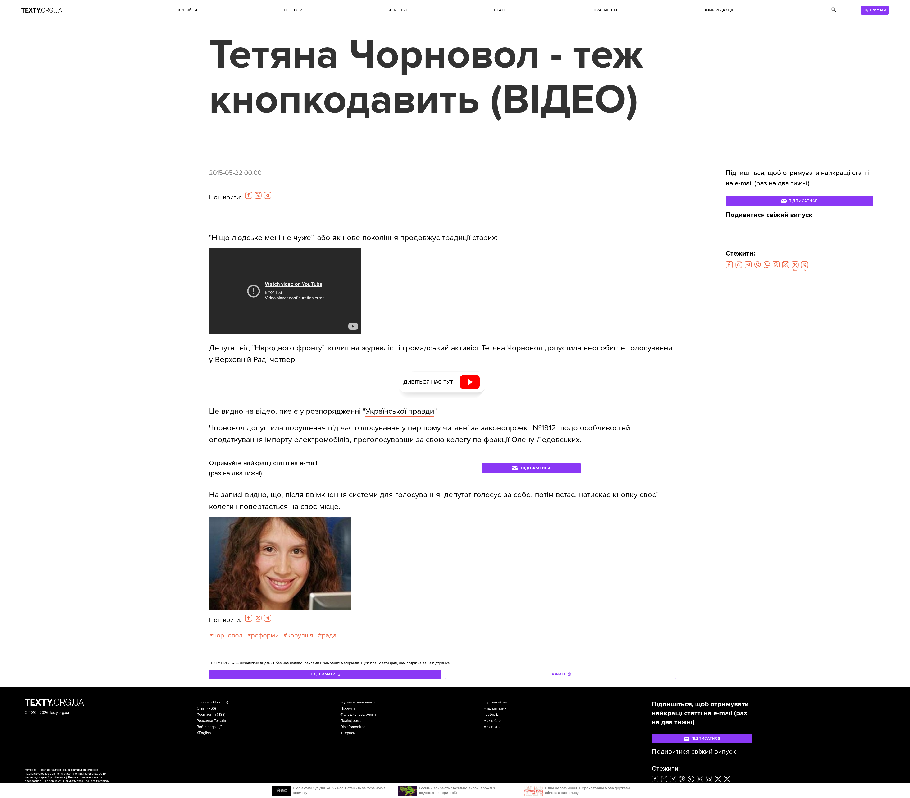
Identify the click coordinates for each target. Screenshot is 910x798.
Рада (329, 635)
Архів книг (493, 727)
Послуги (347, 708)
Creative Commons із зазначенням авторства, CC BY (72, 773)
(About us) (219, 702)
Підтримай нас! (497, 702)
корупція (300, 635)
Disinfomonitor (352, 727)
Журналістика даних (357, 702)
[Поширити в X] (258, 195)
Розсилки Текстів (211, 720)
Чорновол (227, 635)
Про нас (203, 702)
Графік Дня (493, 714)
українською (58, 777)
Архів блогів (494, 720)
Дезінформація (353, 720)
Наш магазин (495, 708)
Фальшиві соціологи (358, 714)
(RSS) (211, 708)
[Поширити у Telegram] (267, 195)
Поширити (225, 197)
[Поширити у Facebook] (248, 195)
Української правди (399, 411)
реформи (265, 635)
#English (204, 732)
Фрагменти (206, 714)
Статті (201, 708)
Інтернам (348, 732)
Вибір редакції (209, 727)
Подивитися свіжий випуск (769, 215)
